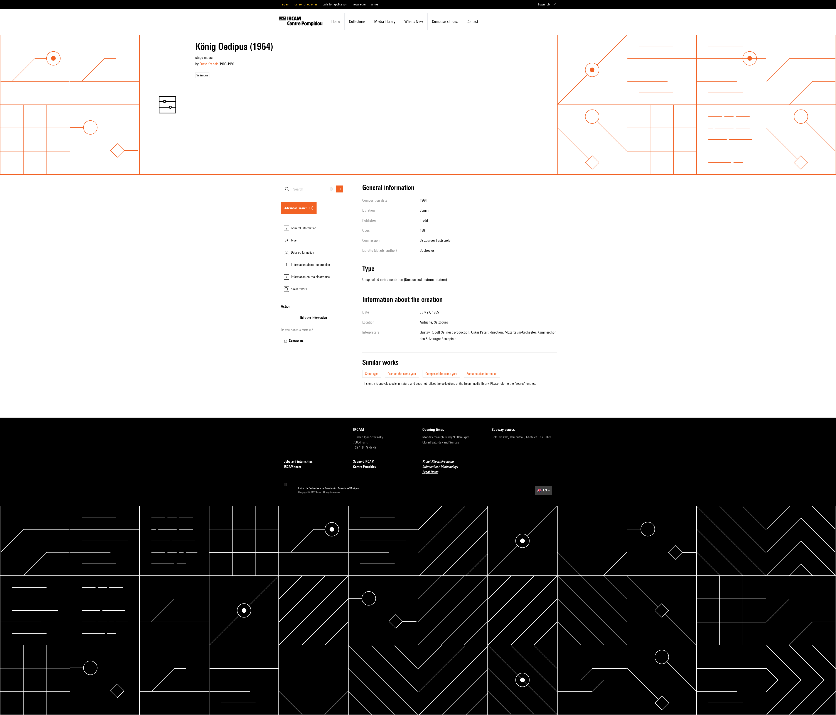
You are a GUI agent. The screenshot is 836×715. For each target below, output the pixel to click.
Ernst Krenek (208, 64)
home (335, 21)
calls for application (335, 4)
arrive (374, 4)
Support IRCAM (363, 461)
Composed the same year (441, 374)
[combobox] (313, 189)
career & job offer (306, 4)
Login (541, 4)
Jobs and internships (298, 461)
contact (472, 21)
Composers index (445, 21)
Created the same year (402, 374)
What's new (413, 21)
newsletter (359, 4)
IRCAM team (292, 467)
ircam (285, 4)
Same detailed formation (482, 374)
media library (384, 21)
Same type (371, 374)
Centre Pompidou (364, 467)
